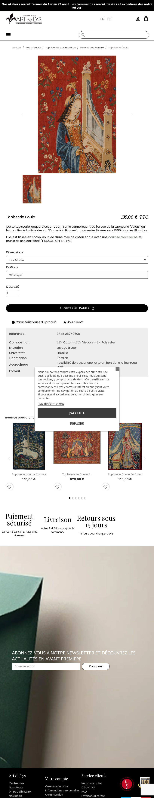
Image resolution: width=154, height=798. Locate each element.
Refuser (77, 423)
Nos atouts (16, 787)
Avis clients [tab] (75, 322)
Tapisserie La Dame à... (77, 474)
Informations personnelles (62, 790)
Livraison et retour (93, 796)
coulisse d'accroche (123, 237)
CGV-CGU (88, 787)
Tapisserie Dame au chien (125, 474)
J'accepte (77, 413)
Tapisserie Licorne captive (29, 474)
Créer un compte (56, 786)
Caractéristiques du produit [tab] (36, 322)
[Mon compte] (137, 19)
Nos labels (15, 796)
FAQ (84, 791)
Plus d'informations (51, 404)
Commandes (54, 794)
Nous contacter (92, 783)
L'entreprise (16, 783)
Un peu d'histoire (20, 791)
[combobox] (114, 34)
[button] (146, 18)
